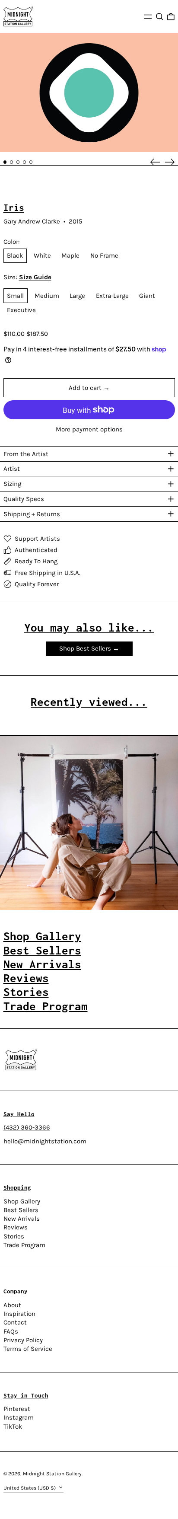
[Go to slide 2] (11, 162)
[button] (160, 16)
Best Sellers (20, 1210)
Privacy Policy (23, 1340)
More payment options (89, 429)
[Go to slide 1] (5, 162)
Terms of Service (27, 1349)
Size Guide (35, 277)
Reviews (15, 1227)
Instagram (18, 1417)
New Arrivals (21, 1218)
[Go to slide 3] (18, 162)
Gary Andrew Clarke (31, 221)
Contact (15, 1322)
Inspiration (19, 1314)
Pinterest (16, 1409)
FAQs (10, 1331)
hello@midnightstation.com (44, 1141)
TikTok (12, 1426)
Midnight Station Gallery (52, 1474)
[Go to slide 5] (31, 162)
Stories (13, 1236)
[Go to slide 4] (24, 162)
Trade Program (24, 1245)
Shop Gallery (21, 1201)
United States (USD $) (30, 1488)
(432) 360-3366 (26, 1127)
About (12, 1305)
